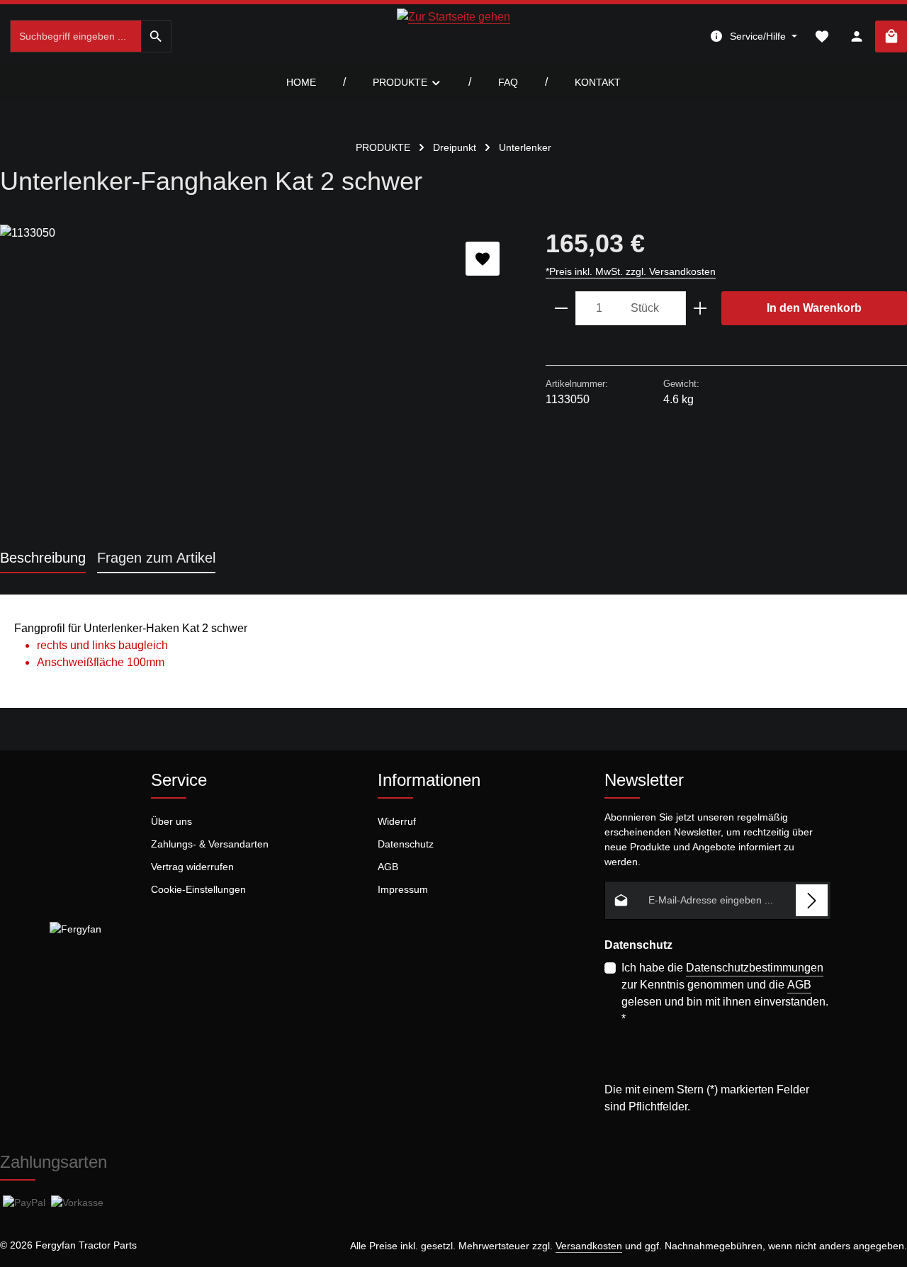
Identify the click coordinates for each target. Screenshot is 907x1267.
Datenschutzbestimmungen (754, 968)
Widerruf (397, 821)
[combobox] (76, 36)
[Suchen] (156, 36)
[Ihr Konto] (856, 36)
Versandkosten (589, 1245)
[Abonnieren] (812, 900)
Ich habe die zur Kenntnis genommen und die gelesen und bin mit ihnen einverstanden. (724, 993)
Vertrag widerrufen (192, 866)
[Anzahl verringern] (561, 308)
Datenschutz (406, 844)
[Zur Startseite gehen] (453, 36)
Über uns (171, 821)
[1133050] (258, 377)
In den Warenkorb (814, 308)
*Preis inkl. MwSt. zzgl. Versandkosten (631, 271)
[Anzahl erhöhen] (700, 308)
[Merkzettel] (822, 36)
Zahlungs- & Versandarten (210, 844)
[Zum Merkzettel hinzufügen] (483, 259)
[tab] (43, 558)
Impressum (403, 889)
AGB (388, 866)
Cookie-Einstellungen (198, 889)
